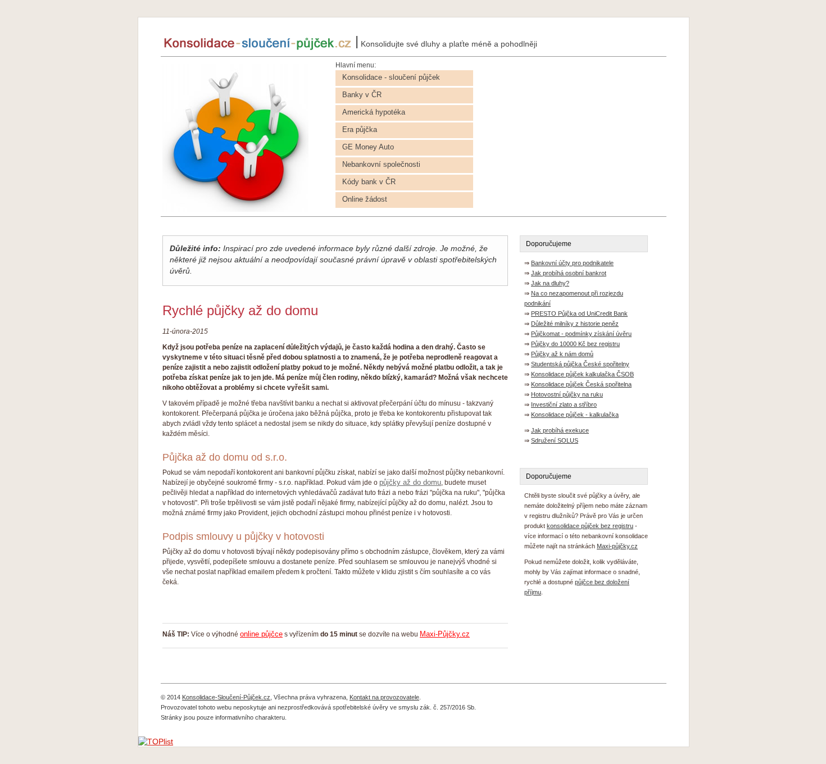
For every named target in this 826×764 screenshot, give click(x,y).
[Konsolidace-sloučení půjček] (257, 46)
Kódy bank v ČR (369, 182)
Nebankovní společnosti (381, 164)
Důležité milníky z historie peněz (575, 323)
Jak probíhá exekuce (560, 430)
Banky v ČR (362, 94)
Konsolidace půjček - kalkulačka (575, 414)
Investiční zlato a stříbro (564, 404)
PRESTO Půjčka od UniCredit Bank (579, 313)
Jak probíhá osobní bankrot (568, 273)
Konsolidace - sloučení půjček (391, 77)
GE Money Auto (368, 147)
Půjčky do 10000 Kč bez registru (575, 343)
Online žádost (364, 199)
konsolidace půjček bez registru (590, 525)
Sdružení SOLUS (554, 440)
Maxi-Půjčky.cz (445, 634)
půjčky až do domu (410, 482)
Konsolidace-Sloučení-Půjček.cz (226, 697)
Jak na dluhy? (550, 283)
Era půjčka (359, 129)
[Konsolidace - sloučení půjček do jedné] (235, 208)
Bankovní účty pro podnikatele (572, 263)
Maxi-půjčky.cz (617, 546)
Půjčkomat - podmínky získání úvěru (581, 333)
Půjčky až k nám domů (562, 354)
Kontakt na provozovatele (384, 697)
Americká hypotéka (373, 112)
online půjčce (261, 634)
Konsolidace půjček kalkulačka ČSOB (582, 374)
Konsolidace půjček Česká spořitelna (581, 384)
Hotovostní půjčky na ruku (567, 394)
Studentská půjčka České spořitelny (580, 364)
